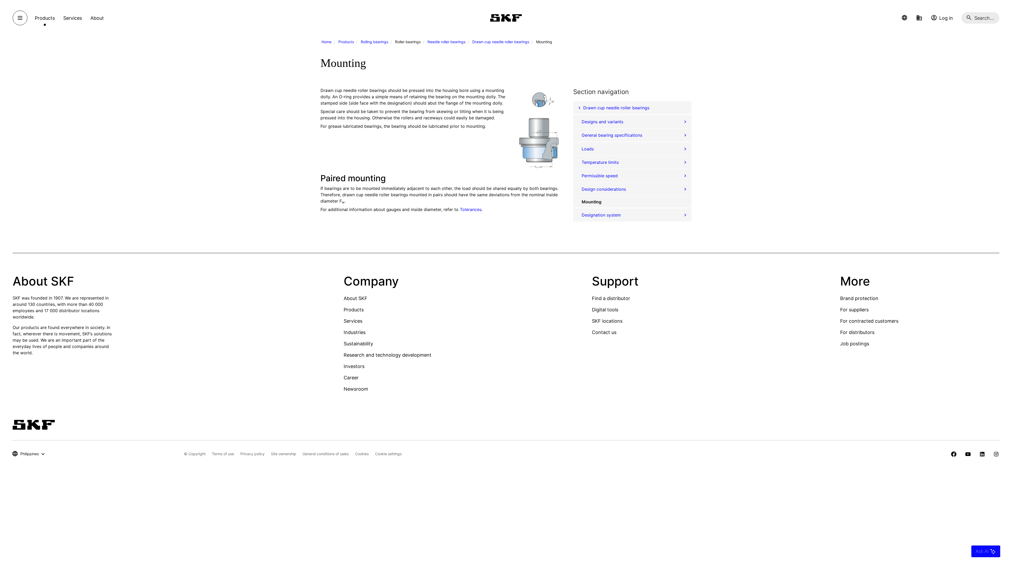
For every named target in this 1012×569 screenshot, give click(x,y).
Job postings (854, 343)
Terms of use (223, 454)
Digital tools (605, 309)
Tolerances (470, 209)
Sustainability (358, 343)
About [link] (97, 18)
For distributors (857, 332)
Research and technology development (387, 355)
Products (346, 42)
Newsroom (356, 389)
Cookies (362, 454)
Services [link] (72, 18)
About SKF (355, 298)
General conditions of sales (326, 454)
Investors (354, 366)
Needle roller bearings (446, 42)
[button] (904, 18)
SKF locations (607, 321)
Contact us (604, 332)
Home (327, 42)
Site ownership (283, 454)
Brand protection (859, 298)
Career (351, 377)
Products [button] (45, 18)
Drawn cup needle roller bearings (500, 42)
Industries (355, 332)
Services (353, 321)
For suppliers (854, 309)
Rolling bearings (374, 42)
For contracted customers (869, 321)
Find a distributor (611, 298)
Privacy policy (252, 454)
